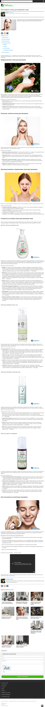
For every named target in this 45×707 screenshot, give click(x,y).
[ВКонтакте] (2, 33)
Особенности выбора (6, 42)
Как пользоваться (5, 52)
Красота (2, 18)
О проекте (3, 686)
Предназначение (5, 37)
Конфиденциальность (4, 703)
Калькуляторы (4, 684)
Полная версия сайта (5, 696)
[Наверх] (42, 706)
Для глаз (5, 46)
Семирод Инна (11, 12)
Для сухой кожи (7, 48)
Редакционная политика (6, 692)
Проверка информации (6, 694)
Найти (32, 1)
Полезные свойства (6, 39)
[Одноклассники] (5, 33)
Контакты (3, 690)
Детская (5, 44)
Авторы (3, 688)
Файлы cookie (3, 704)
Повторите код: (4, 665)
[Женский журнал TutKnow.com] (7, 5)
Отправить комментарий (22, 676)
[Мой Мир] (7, 33)
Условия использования (4, 705)
